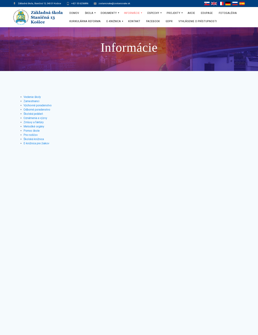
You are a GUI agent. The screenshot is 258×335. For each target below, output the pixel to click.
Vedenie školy (32, 97)
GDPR (169, 21)
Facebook (153, 21)
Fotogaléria (228, 13)
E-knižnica (114, 21)
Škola (89, 13)
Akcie (191, 13)
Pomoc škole (32, 130)
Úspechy (153, 13)
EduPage (207, 13)
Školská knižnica (34, 139)
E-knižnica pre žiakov (36, 143)
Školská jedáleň (33, 113)
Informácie (132, 13)
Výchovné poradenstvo (38, 105)
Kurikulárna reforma (85, 21)
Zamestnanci (31, 101)
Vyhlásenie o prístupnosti (197, 21)
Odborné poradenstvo (37, 109)
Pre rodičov (31, 135)
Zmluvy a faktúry (34, 122)
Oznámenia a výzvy (35, 118)
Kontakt (134, 21)
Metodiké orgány (34, 126)
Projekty (173, 13)
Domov (74, 13)
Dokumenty (109, 13)
